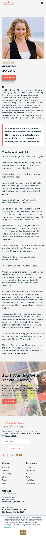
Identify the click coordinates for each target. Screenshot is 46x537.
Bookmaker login (32, 483)
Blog (4, 477)
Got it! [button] (23, 532)
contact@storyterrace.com (13, 502)
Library (28, 467)
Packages (29, 474)
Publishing (30, 480)
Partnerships (7, 474)
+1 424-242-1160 (8, 499)
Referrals (5, 471)
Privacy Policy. (8, 527)
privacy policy (11, 436)
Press (4, 480)
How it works (31, 471)
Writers (28, 477)
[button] (42, 3)
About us (6, 467)
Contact (5, 483)
